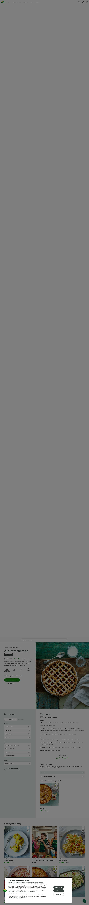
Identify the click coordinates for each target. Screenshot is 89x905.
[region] (38, 890)
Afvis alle (58, 890)
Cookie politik (32, 891)
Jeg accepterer (58, 887)
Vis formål (58, 894)
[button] (5, 891)
